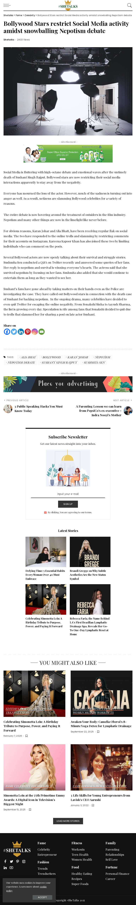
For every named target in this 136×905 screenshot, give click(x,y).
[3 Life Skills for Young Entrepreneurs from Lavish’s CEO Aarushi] (101, 767)
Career (110, 879)
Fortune (112, 867)
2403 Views (23, 40)
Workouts (105, 712)
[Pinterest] (28, 332)
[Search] (128, 5)
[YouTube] (11, 868)
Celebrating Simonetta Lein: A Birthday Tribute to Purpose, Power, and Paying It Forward (44, 622)
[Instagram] (35, 332)
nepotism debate (21, 362)
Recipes (77, 879)
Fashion (43, 862)
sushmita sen (94, 362)
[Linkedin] (21, 332)
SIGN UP (68, 504)
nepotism (102, 357)
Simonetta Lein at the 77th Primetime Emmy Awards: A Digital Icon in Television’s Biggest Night (34, 799)
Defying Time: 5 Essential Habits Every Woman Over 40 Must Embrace (45, 574)
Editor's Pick (16, 709)
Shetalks (9, 40)
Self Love (112, 859)
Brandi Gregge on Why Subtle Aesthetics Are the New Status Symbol (88, 574)
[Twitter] (14, 332)
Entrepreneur (114, 786)
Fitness (118, 709)
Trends (43, 868)
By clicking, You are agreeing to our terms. (70, 512)
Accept (42, 897)
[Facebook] (7, 332)
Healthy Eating (82, 873)
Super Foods (80, 884)
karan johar (78, 357)
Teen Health (80, 854)
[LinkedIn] (5, 868)
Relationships (115, 854)
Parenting (112, 849)
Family (111, 843)
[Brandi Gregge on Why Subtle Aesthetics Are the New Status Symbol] (90, 551)
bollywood (52, 357)
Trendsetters (17, 712)
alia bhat (28, 357)
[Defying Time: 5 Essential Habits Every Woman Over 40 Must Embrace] (46, 551)
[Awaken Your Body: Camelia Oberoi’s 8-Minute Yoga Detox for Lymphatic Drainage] (101, 693)
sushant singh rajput (59, 362)
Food (75, 867)
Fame (48, 709)
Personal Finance (117, 873)
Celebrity (35, 709)
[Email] (41, 332)
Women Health (84, 712)
